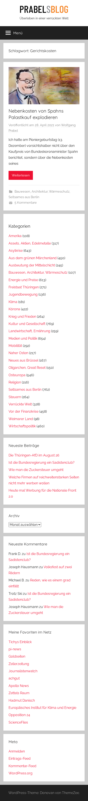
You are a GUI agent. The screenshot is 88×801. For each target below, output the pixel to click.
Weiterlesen (21, 175)
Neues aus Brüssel (23, 360)
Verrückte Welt (20, 404)
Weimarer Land (21, 419)
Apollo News (19, 686)
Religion (15, 382)
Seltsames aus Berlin (24, 197)
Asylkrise (16, 251)
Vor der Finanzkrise (23, 411)
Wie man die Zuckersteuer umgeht (36, 470)
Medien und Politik (23, 338)
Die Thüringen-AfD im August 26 (34, 455)
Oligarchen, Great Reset (27, 368)
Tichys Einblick (20, 642)
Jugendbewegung (23, 294)
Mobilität (15, 346)
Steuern (15, 397)
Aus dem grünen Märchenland (33, 258)
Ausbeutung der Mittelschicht (32, 265)
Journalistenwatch (23, 671)
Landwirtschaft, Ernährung (29, 331)
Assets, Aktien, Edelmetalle (30, 243)
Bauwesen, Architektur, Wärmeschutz (42, 191)
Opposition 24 (19, 715)
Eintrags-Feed (20, 759)
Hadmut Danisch (22, 700)
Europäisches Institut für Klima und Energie (42, 708)
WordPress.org (20, 773)
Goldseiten (17, 656)
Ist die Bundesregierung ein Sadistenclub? (42, 463)
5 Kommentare (26, 203)
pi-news (15, 649)
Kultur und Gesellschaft (27, 324)
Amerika (15, 236)
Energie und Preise (23, 280)
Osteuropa (17, 375)
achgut (14, 678)
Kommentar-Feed (22, 766)
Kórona (14, 309)
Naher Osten (18, 353)
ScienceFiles (18, 722)
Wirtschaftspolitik (22, 426)
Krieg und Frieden (22, 317)
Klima (13, 302)
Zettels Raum (19, 693)
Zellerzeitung (19, 664)
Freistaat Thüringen (24, 287)
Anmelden (17, 751)
